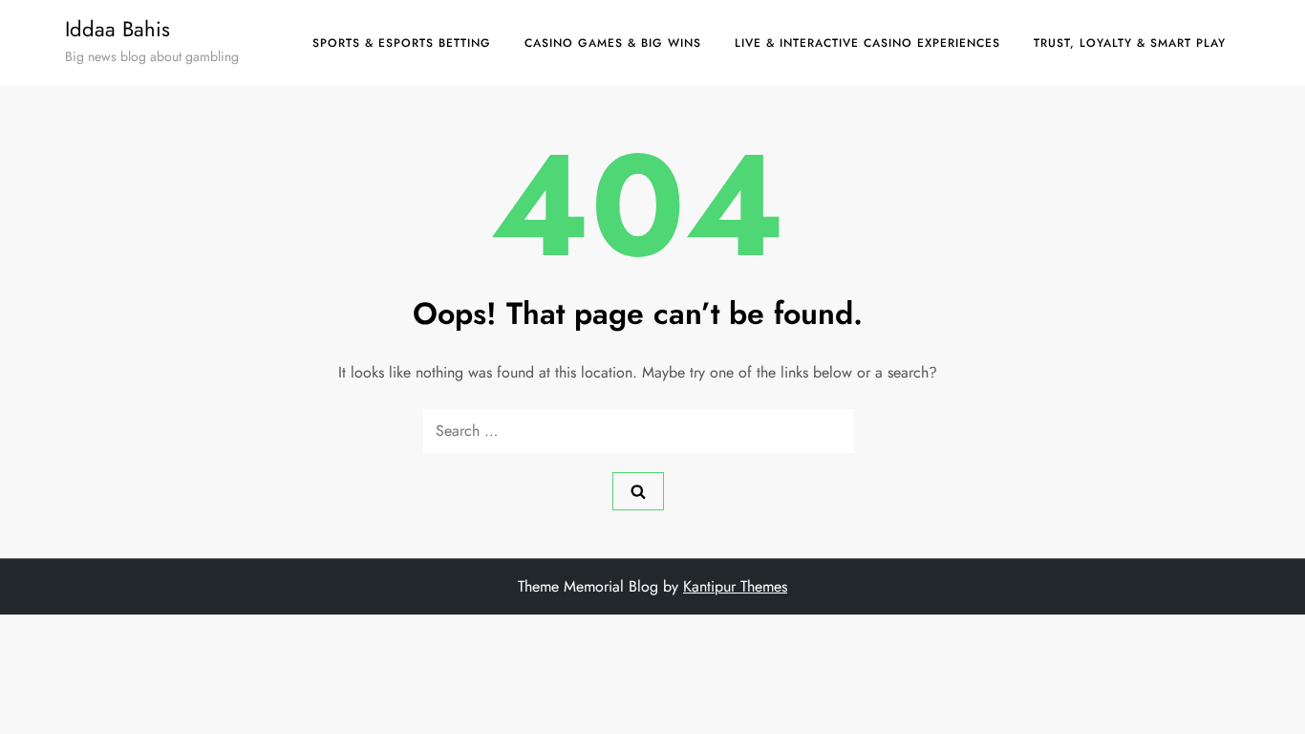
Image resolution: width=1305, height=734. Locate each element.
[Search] (638, 491)
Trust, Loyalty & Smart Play (1130, 43)
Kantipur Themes (735, 586)
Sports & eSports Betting (401, 43)
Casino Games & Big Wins (612, 43)
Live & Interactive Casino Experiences (867, 43)
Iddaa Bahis (117, 28)
